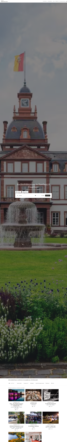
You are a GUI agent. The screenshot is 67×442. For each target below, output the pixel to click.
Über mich (57, 1)
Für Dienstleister (62, 1)
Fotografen (50, 1)
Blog (54, 1)
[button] (66, 1)
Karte (53, 383)
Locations (44, 1)
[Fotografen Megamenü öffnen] (52, 1)
